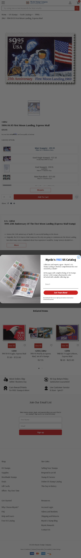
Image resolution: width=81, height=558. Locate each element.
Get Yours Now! (60, 292)
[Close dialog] (79, 257)
